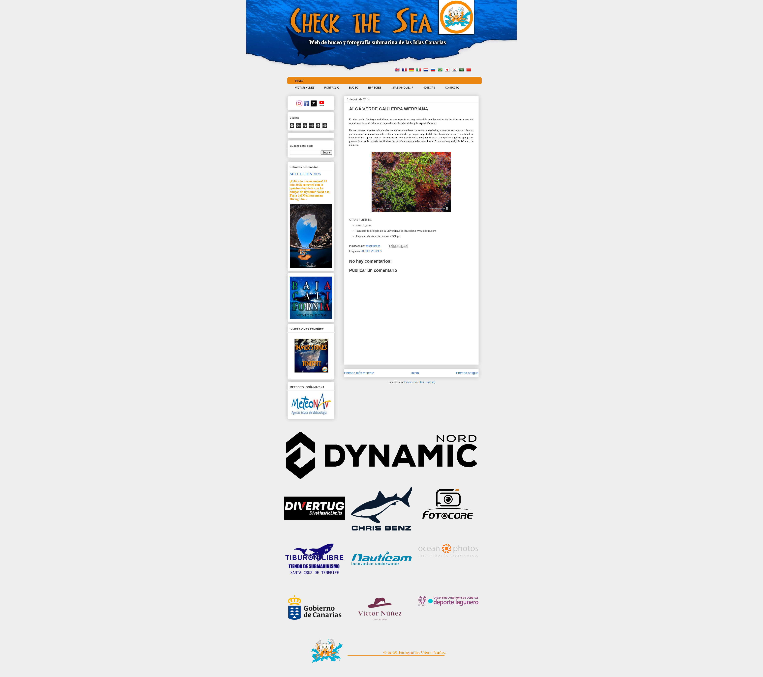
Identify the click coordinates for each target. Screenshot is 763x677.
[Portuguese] (441, 70)
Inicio (415, 373)
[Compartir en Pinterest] (406, 246)
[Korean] (455, 70)
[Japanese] (448, 70)
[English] (398, 70)
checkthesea (373, 245)
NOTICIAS (429, 87)
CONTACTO (452, 87)
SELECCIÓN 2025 (305, 174)
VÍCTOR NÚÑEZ (304, 87)
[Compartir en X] (398, 246)
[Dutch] (426, 70)
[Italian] (419, 70)
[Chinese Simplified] (469, 70)
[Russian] (434, 70)
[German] (412, 70)
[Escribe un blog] (394, 246)
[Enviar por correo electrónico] (391, 246)
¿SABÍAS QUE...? (402, 87)
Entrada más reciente (359, 373)
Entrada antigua (467, 373)
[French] (405, 70)
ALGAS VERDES (371, 251)
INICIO (299, 80)
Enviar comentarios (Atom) (419, 382)
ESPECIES (375, 87)
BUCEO (353, 87)
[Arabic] (462, 70)
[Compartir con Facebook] (402, 246)
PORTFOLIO (331, 87)
